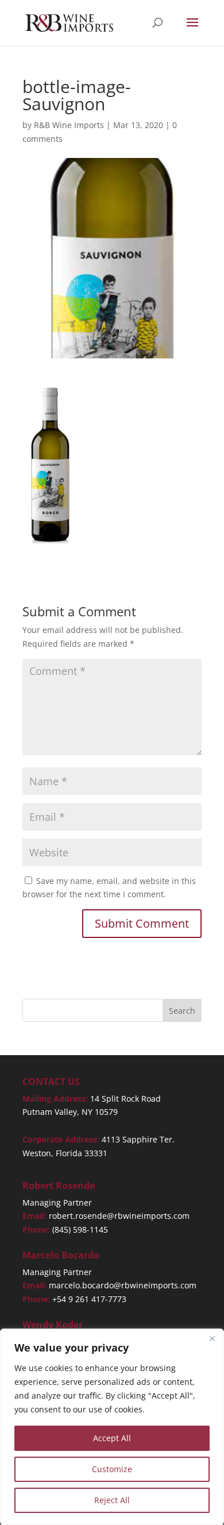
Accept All (112, 1438)
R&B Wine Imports (69, 124)
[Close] (212, 1338)
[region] (112, 1427)
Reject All (112, 1500)
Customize (112, 1469)
